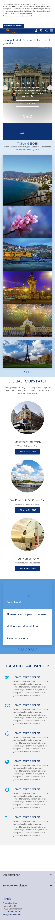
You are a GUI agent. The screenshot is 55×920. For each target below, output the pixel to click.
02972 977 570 (13, 912)
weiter (43, 103)
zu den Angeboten (27, 451)
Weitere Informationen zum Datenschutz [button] (17, 16)
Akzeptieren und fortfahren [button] (13, 25)
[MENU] (51, 30)
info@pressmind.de (11, 915)
